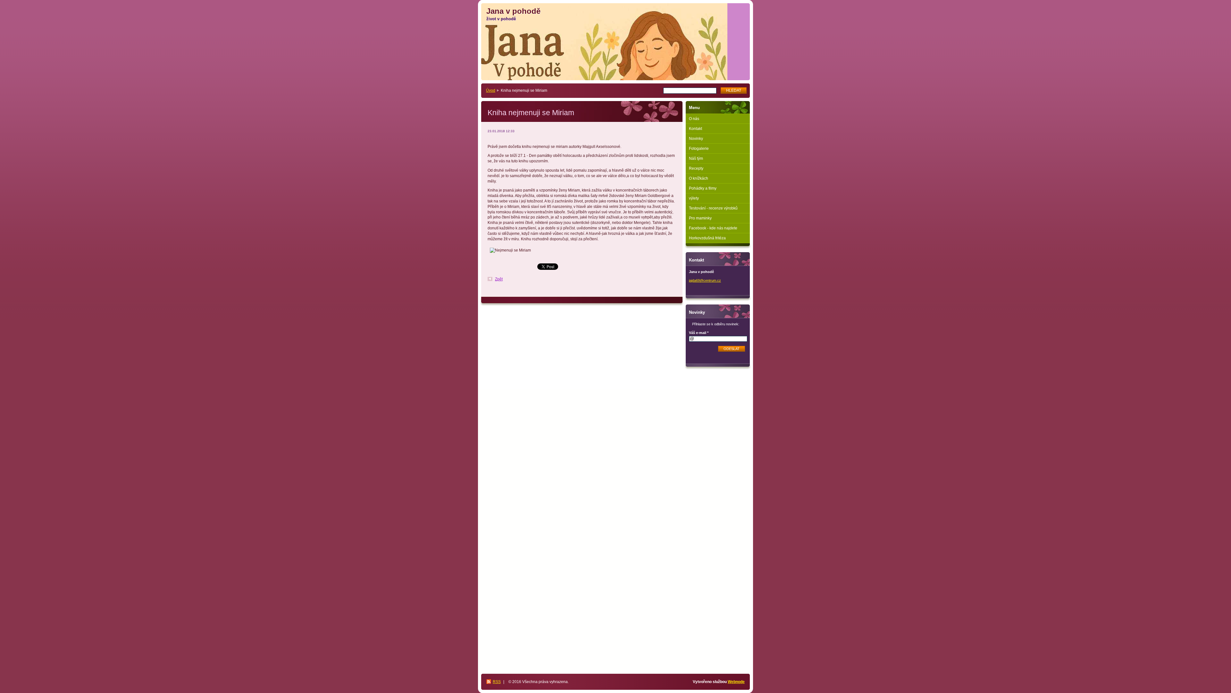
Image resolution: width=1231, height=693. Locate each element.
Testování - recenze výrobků (713, 208)
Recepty (696, 168)
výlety (694, 198)
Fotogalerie (699, 148)
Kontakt (695, 128)
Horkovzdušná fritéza (707, 238)
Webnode (736, 682)
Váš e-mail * (698, 333)
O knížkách (698, 178)
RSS (497, 682)
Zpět (499, 279)
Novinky (696, 138)
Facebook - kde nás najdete (713, 228)
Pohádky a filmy (702, 188)
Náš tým (696, 158)
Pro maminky (700, 218)
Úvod (490, 90)
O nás (694, 118)
